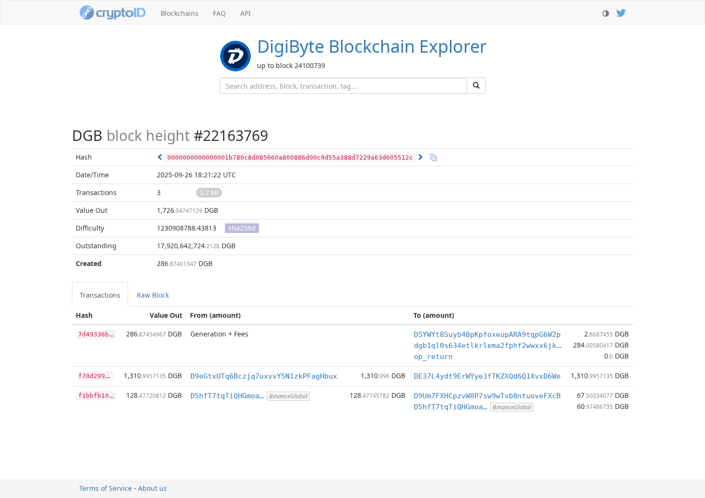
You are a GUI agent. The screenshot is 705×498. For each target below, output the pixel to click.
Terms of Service (105, 488)
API (245, 13)
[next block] (420, 157)
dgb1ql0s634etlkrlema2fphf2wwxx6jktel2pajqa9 (506, 345)
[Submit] (476, 86)
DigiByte (372, 46)
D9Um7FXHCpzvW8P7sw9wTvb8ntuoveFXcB (487, 396)
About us (152, 488)
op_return (433, 356)
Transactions (100, 295)
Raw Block (153, 295)
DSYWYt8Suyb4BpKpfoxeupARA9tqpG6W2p (487, 334)
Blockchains (180, 13)
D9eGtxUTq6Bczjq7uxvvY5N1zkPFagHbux (263, 376)
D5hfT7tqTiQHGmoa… (227, 396)
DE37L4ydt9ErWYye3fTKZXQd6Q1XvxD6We (487, 376)
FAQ (219, 13)
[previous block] (160, 157)
